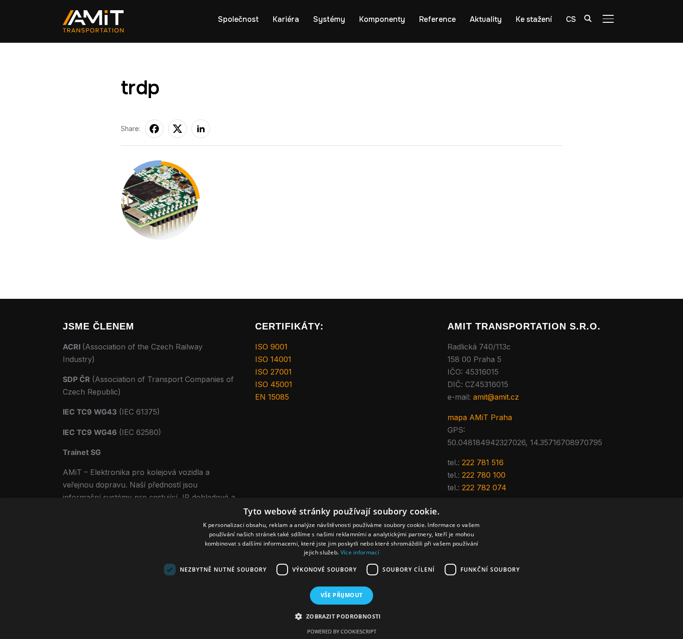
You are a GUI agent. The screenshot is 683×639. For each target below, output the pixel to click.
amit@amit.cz (496, 397)
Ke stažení (534, 19)
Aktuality (486, 19)
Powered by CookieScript (341, 631)
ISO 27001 (273, 371)
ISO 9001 (271, 346)
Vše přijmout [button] (342, 595)
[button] (341, 616)
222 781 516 (483, 462)
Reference (437, 19)
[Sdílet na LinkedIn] (200, 128)
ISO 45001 (273, 384)
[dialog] (341, 568)
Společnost (238, 19)
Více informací (360, 552)
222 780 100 (484, 475)
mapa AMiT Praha (479, 417)
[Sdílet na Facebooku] (154, 128)
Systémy (329, 19)
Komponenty (382, 19)
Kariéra (286, 19)
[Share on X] (177, 128)
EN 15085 (272, 397)
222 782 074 (484, 487)
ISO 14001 (273, 359)
